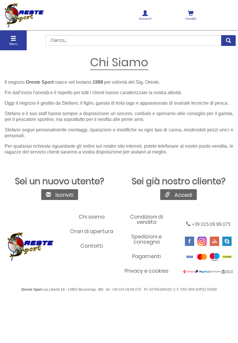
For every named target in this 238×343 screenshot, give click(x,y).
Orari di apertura (91, 231)
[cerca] (228, 40)
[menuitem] (145, 15)
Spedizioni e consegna (146, 239)
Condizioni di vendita (146, 219)
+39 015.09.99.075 (210, 224)
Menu (13, 44)
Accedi (183, 195)
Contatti (91, 245)
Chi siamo (92, 216)
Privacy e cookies (147, 270)
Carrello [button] (190, 19)
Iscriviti (64, 195)
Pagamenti (146, 256)
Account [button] (145, 19)
